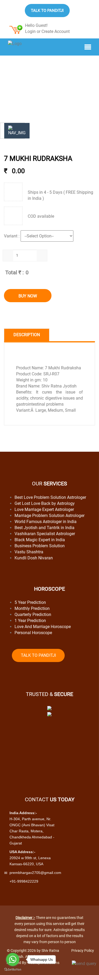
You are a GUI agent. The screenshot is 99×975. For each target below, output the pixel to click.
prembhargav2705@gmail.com (35, 872)
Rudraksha (34, 77)
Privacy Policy (82, 950)
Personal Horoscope (33, 632)
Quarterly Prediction (33, 614)
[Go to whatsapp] (12, 959)
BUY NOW (27, 296)
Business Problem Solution (40, 545)
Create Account (55, 31)
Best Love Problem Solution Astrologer (50, 497)
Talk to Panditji (47, 10)
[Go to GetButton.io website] (12, 969)
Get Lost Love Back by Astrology (45, 503)
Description (26, 334)
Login (30, 31)
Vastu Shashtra (29, 551)
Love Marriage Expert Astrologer (44, 509)
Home (12, 77)
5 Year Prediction (30, 602)
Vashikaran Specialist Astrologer (45, 533)
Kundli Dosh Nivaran (34, 557)
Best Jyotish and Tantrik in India (44, 527)
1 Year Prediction (30, 620)
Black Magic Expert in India (40, 539)
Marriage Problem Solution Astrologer (49, 515)
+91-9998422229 (24, 881)
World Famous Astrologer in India (46, 521)
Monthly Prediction (32, 608)
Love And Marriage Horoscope (43, 626)
